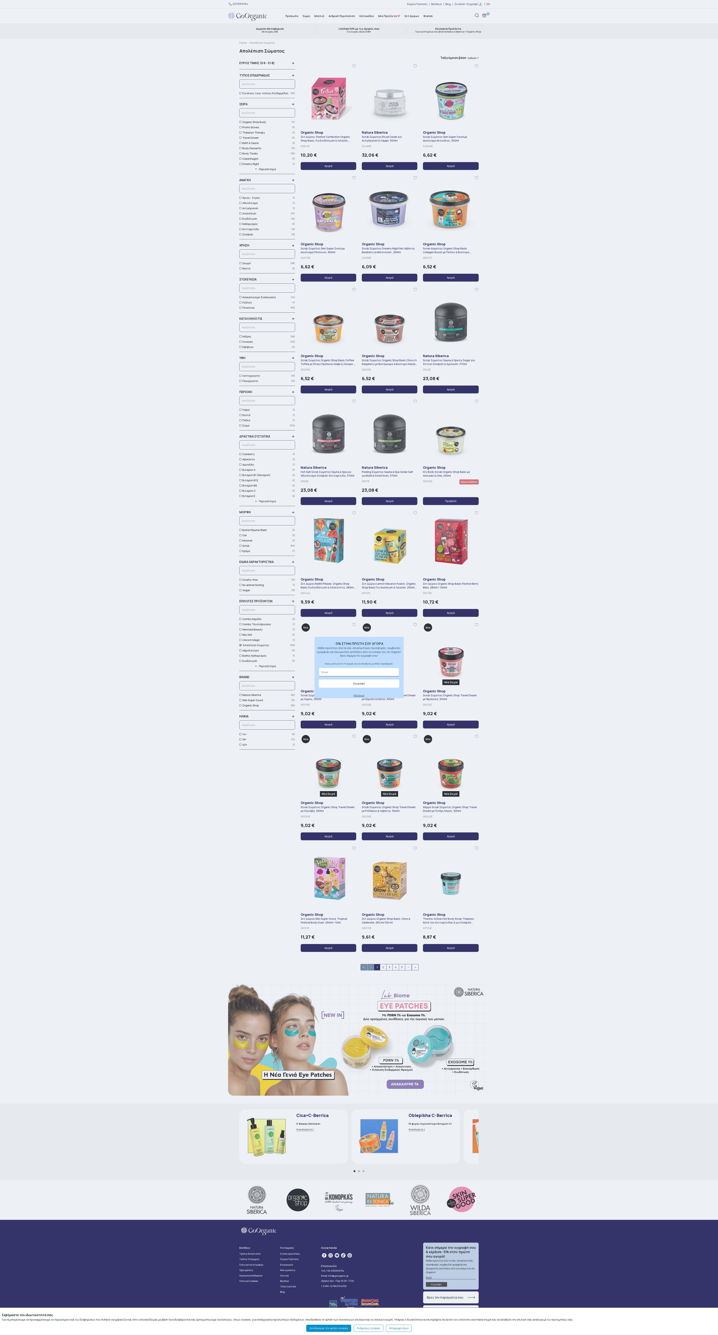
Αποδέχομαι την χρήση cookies (328, 1328)
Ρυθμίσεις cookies (368, 1328)
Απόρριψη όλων (399, 1328)
